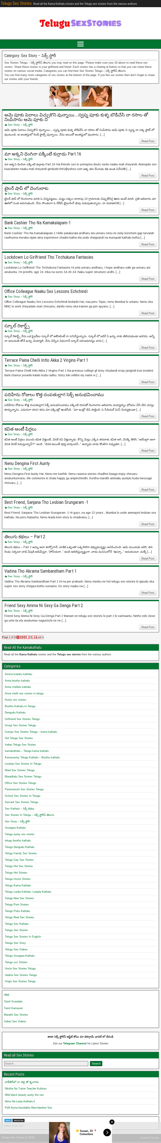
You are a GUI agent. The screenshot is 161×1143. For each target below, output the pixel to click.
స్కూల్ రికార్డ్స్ (17, 325)
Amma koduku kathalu (18, 674)
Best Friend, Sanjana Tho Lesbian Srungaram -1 (46, 502)
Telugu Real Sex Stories (19, 917)
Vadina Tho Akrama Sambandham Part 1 (40, 571)
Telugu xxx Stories (16, 962)
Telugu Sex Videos (16, 949)
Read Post (148, 141)
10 (30, 637)
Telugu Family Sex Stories (21, 853)
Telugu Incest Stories (18, 878)
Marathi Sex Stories (16, 1014)
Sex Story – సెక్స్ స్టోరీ (20, 124)
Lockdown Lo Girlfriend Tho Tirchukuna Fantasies (48, 257)
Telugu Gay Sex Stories (19, 859)
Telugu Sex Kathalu (17, 923)
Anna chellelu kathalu (18, 686)
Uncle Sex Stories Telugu (20, 968)
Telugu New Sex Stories (19, 898)
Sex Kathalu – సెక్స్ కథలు (19, 808)
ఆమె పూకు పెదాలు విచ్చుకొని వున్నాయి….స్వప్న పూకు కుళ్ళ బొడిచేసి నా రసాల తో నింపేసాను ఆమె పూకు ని (76, 117)
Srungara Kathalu (15, 827)
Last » (39, 637)
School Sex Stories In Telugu (22, 795)
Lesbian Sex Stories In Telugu (23, 763)
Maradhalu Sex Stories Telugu (23, 776)
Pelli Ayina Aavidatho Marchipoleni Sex (28, 1107)
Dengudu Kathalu (15, 712)
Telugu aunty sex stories (20, 834)
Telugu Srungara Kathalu (20, 955)
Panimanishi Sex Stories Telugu (24, 789)
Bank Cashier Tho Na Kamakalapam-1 (37, 222)
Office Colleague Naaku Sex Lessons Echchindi (46, 291)
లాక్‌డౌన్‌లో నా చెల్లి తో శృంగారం (22, 1082)
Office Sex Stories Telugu (20, 783)
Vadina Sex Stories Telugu (21, 975)
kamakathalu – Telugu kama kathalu (27, 750)
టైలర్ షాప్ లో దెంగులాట (26, 188)
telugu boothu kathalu (18, 840)
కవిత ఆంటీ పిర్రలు (20, 429)
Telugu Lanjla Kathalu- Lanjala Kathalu (28, 891)
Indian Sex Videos (15, 1021)
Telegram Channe (74, 1043)
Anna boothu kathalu (17, 680)
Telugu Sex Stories (16, 3)
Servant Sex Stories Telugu (21, 802)
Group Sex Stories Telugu (20, 725)
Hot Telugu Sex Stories (19, 738)
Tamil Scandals (13, 1001)
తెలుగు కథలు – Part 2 (24, 536)
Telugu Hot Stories (16, 872)
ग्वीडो (6, 995)
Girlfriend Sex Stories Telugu (22, 719)
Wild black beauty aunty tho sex (24, 1094)
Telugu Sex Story (15, 942)
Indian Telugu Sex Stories (20, 744)
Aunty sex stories (15, 699)
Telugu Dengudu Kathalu (19, 847)
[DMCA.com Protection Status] (14, 1121)
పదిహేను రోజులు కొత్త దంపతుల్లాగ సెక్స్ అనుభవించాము (54, 394)
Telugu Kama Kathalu (18, 885)
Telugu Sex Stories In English (23, 936)
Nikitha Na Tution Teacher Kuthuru (26, 1088)
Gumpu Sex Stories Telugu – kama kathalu (31, 731)
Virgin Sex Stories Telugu (20, 981)
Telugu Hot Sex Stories (19, 866)
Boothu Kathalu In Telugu (20, 706)
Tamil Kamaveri (13, 1008)
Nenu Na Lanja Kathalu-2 (20, 1101)
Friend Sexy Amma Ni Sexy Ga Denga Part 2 (43, 605)
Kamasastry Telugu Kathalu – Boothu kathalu (32, 757)
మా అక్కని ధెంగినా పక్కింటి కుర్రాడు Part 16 (42, 154)
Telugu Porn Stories (17, 904)
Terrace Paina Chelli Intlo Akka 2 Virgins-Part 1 (46, 360)
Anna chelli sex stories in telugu (24, 693)
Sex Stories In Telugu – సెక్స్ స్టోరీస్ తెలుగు (29, 814)
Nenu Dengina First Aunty (27, 463)
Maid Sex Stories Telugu (20, 770)
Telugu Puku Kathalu (17, 911)
